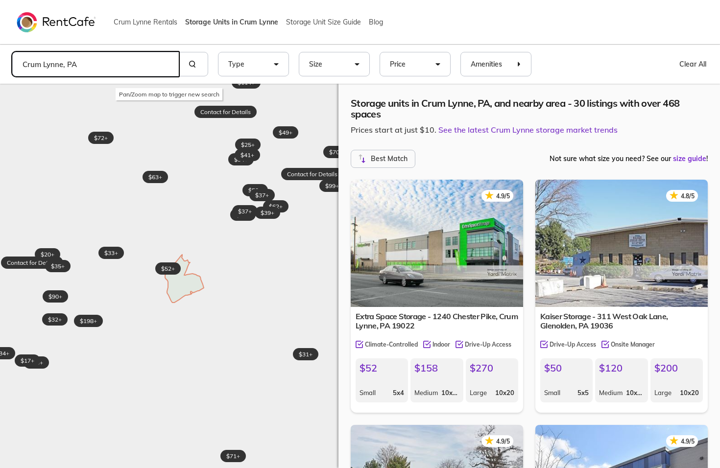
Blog (376, 22)
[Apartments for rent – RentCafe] (56, 21)
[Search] (193, 64)
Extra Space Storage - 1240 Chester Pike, (437, 320)
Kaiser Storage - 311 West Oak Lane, (604, 320)
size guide (689, 158)
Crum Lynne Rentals (145, 22)
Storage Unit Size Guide (323, 22)
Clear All (692, 64)
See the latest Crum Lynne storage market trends (528, 130)
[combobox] (95, 64)
